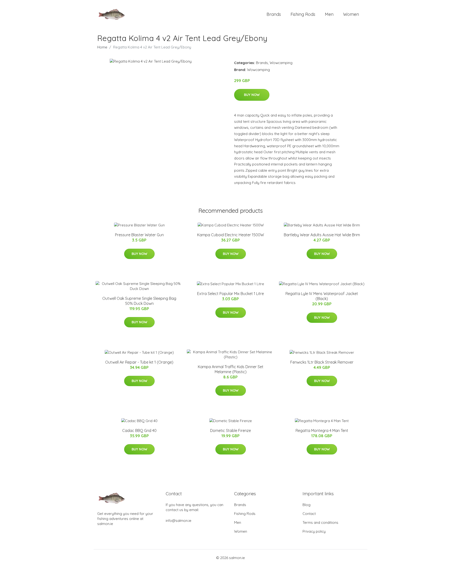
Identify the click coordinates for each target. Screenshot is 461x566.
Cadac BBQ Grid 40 (139, 430)
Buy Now (252, 95)
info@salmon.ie (178, 520)
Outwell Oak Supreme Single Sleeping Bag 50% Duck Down (139, 301)
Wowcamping (281, 62)
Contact (309, 513)
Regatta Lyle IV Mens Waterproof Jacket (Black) (321, 296)
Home (102, 47)
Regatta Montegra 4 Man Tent (322, 430)
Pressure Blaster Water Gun (139, 234)
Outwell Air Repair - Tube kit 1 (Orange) (139, 362)
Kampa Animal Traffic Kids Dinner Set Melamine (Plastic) (230, 369)
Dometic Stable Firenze (230, 430)
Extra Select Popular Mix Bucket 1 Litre (230, 293)
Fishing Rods (303, 14)
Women (351, 14)
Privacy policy (314, 531)
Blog (306, 504)
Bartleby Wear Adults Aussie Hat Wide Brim (322, 234)
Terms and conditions (320, 522)
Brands (274, 14)
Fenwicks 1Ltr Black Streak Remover (321, 362)
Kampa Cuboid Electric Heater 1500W (230, 234)
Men (329, 14)
